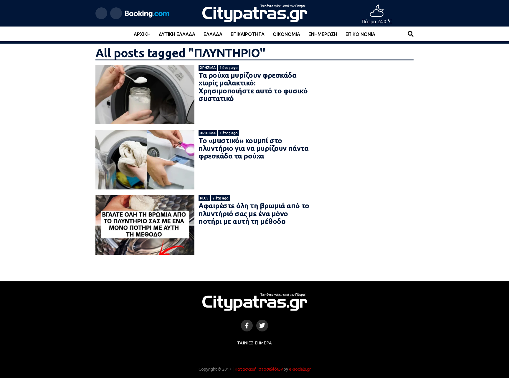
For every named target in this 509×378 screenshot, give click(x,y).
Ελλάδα (213, 34)
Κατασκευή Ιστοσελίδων (258, 369)
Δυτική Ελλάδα (177, 34)
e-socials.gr (300, 369)
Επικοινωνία (360, 34)
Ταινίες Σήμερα (254, 343)
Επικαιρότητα (248, 34)
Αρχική (142, 34)
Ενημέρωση (322, 34)
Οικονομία (286, 34)
